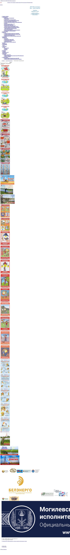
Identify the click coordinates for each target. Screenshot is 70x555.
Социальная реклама (4, 47)
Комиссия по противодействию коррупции (11, 20)
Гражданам (6, 38)
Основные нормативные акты (9, 35)
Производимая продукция (8, 24)
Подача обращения (7, 54)
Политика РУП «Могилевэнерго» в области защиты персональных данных (11, 26)
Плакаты (5, 48)
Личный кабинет (3, 1)
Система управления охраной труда (10, 21)
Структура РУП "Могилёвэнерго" (10, 19)
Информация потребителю (4, 37)
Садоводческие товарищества (9, 40)
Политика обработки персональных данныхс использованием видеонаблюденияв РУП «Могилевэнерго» (11, 28)
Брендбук (5, 23)
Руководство (6, 18)
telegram (19, 2)
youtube (17, 2)
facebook (8, 2)
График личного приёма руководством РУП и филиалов (14, 55)
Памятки (5, 49)
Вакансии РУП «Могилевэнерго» (10, 30)
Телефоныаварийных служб (35, 11)
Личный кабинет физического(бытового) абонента (13, 59)
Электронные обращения (4, 53)
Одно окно (4, 32)
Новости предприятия (4, 43)
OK (11, 2)
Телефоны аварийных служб (5, 52)
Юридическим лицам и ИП (9, 39)
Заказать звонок (5, 31)
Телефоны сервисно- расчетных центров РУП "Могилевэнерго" (35, 14)
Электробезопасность (8, 41)
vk (10, 2)
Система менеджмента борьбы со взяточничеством (13, 22)
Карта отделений (4, 3)
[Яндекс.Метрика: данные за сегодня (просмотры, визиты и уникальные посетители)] (3, 549)
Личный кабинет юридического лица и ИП (11, 58)
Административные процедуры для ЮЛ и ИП (12, 34)
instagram (14, 2)
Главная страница (5, 16)
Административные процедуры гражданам (11, 33)
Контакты (4, 50)
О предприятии (5, 17)
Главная (3, 60)
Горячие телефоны (7, 56)
